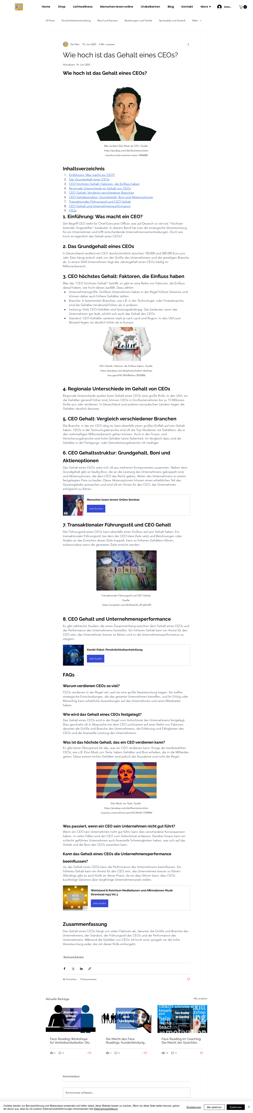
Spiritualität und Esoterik (172, 20)
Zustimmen (236, 1107)
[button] (243, 7)
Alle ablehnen (214, 1107)
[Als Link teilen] (89, 968)
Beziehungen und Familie (138, 20)
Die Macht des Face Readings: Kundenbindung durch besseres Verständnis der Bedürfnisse (126, 1040)
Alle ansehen (200, 998)
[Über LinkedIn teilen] (81, 968)
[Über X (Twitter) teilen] (73, 968)
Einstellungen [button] (194, 1107)
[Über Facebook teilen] (64, 968)
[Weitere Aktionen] (188, 44)
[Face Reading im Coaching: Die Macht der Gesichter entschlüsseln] (182, 1019)
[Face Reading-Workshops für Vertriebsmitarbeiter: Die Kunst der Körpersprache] (71, 1019)
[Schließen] (249, 1107)
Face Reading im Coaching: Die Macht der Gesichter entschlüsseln (181, 1040)
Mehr (195, 20)
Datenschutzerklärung (106, 1108)
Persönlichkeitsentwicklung (76, 20)
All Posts (50, 20)
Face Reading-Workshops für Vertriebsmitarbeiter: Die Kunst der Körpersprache (69, 1040)
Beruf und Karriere (108, 20)
